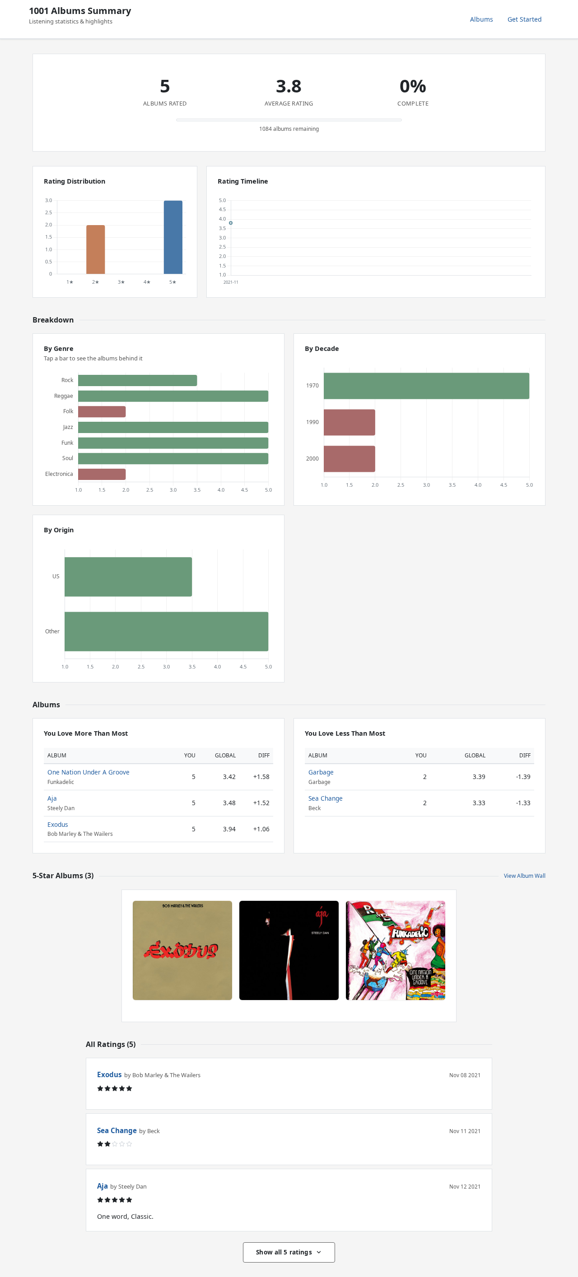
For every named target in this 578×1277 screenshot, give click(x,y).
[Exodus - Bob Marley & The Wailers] (182, 950)
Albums (481, 19)
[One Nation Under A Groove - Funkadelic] (395, 950)
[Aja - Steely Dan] (289, 950)
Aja (52, 798)
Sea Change (325, 798)
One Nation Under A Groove (88, 772)
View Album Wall (524, 876)
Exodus (57, 824)
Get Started (525, 19)
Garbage (321, 772)
